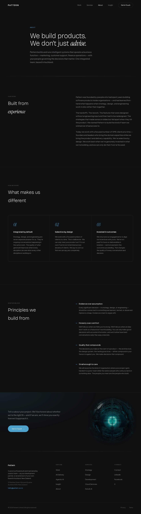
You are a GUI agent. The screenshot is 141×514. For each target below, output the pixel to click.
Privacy (123, 507)
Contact (117, 470)
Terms (131, 507)
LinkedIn (117, 475)
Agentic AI (60, 479)
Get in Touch (125, 5)
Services (90, 5)
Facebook (118, 479)
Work (79, 5)
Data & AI (88, 489)
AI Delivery (60, 475)
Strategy (88, 470)
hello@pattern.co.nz (15, 488)
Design (88, 475)
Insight (110, 5)
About (100, 5)
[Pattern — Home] (13, 5)
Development (90, 479)
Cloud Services (91, 484)
